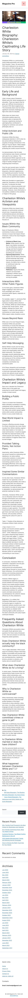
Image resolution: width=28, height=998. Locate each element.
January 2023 (6, 938)
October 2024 (6, 892)
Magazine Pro (8, 4)
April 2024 (5, 900)
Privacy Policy (6, 971)
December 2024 (7, 887)
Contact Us (5, 973)
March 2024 (5, 902)
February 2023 (6, 935)
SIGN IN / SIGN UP (7, 976)
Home (4, 966)
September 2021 (7, 948)
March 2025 (5, 880)
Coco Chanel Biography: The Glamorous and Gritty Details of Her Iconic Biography (13, 799)
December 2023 (7, 910)
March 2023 (5, 933)
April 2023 (5, 930)
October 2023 (6, 915)
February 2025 (6, 882)
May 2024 (5, 897)
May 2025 (5, 875)
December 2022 (7, 940)
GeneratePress (14, 995)
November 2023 (7, 912)
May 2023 (5, 928)
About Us (5, 968)
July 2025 (5, 870)
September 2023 (7, 918)
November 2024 (7, 890)
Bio (5, 790)
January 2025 (6, 885)
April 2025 (5, 877)
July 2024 (5, 895)
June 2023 (5, 925)
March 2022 (5, 945)
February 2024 (6, 905)
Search (4, 809)
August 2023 (6, 920)
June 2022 (5, 943)
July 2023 (5, 923)
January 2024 (6, 907)
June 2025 (5, 872)
